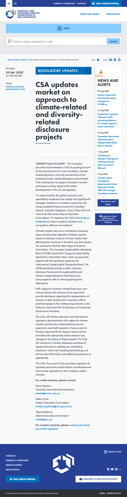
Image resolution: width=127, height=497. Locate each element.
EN (9, 3)
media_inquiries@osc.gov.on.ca (54, 406)
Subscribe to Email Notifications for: (108, 219)
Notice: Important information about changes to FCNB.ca (107, 99)
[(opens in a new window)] (110, 59)
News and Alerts (90, 14)
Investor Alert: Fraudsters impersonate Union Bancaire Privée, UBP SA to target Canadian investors (108, 185)
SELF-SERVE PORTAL (24, 479)
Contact (81, 3)
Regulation (113, 14)
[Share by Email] (119, 59)
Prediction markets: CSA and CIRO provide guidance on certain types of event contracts (108, 120)
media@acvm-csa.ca (47, 393)
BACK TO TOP (114, 451)
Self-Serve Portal (107, 3)
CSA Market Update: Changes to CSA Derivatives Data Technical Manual (108, 161)
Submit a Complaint (64, 3)
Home (10, 59)
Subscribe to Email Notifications (100, 479)
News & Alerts (20, 59)
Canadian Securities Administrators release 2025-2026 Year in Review (108, 141)
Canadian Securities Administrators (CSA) (15, 88)
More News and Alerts (108, 203)
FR (15, 3)
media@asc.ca (44, 419)
